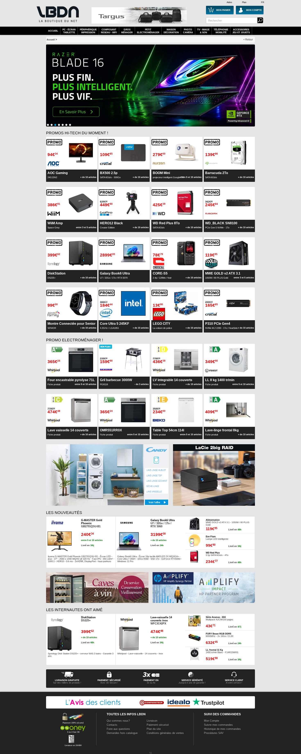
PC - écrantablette (69, 31)
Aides (229, 2)
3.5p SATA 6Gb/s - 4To (217, 553)
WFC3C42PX (161, 620)
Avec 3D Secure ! (109, 682)
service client (234, 680)
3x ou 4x (151, 682)
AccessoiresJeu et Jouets (241, 31)
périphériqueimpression (88, 31)
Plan (244, 2)
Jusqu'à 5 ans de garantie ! (192, 682)
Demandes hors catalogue (122, 733)
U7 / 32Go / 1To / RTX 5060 (162, 523)
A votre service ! (234, 682)
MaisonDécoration (171, 31)
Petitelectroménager (148, 31)
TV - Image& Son (203, 31)
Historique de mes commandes (222, 728)
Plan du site (154, 728)
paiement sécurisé (109, 680)
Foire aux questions (118, 728)
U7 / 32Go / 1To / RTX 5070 (115, 275)
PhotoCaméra (188, 31)
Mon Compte (211, 720)
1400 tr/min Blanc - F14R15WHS (222, 651)
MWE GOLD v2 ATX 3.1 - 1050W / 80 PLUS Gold (227, 522)
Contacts (112, 724)
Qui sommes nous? (118, 720)
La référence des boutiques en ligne (57, 16)
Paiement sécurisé (158, 724)
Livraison (152, 720)
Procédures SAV (214, 733)
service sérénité (192, 680)
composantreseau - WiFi (109, 31)
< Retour (248, 39)
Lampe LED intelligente (217, 537)
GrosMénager (127, 31)
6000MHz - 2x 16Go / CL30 (219, 634)
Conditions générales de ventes (165, 733)
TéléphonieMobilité (221, 31)
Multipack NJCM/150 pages (219, 618)
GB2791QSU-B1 (91, 523)
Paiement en (151, 680)
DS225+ (88, 619)
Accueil (53, 31)
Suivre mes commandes (218, 724)
